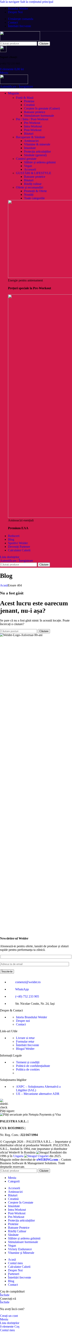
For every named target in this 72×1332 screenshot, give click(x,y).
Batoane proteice (34, 112)
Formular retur (25, 1041)
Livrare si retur (25, 1038)
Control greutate (26, 158)
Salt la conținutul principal (36, 1)
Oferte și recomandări (29, 187)
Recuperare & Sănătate (30, 137)
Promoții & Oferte (35, 191)
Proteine (29, 101)
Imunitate (30, 148)
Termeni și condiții (27, 1062)
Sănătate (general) (35, 155)
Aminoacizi (31, 140)
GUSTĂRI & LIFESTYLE (33, 173)
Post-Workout (32, 130)
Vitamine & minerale (37, 144)
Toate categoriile (34, 198)
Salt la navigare (10, 1)
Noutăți (28, 194)
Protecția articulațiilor (37, 151)
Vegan (28, 166)
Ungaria (18, 1156)
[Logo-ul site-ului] (20, 39)
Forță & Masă (24, 97)
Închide (4, 1295)
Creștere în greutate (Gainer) (42, 108)
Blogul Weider (25, 1048)
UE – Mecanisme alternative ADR (37, 1093)
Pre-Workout (32, 122)
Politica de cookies (28, 1069)
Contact (21, 1024)
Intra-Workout (33, 126)
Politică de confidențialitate (33, 1066)
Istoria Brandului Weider (31, 1017)
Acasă (4, 585)
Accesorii (30, 169)
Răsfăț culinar (32, 183)
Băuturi (28, 133)
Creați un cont (9, 1315)
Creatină (29, 105)
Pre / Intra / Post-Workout (32, 119)
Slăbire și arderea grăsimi (40, 162)
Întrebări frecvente (27, 1045)
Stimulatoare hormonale (39, 115)
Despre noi (23, 1020)
